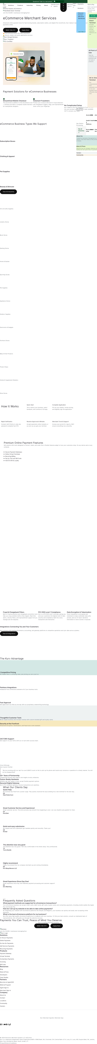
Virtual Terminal (5, 956)
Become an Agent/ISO (7, 982)
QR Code (3, 964)
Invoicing (3, 962)
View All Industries (8, 191)
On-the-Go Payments (6, 943)
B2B (91, 115)
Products (20, 5)
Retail (92, 129)
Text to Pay (90, 4)
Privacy (2, 1043)
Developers (3, 975)
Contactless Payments (7, 959)
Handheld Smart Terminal (92, 20)
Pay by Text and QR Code (13, 458)
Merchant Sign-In (5, 990)
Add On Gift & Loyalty (12, 460)
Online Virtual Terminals (12, 454)
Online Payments (5, 940)
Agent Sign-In (74, 5)
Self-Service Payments (7, 946)
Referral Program (5, 985)
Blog (1, 969)
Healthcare (93, 120)
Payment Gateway (5, 953)
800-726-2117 (60, 1)
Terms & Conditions (11, 1043)
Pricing (38, 5)
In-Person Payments (6, 938)
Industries (30, 5)
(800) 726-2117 (42, 926)
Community (79, 155)
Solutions (11, 5)
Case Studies (4, 977)
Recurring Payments (6, 949)
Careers (78, 153)
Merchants (57, 4)
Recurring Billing (10, 456)
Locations (3, 1000)
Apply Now (56, 926)
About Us (79, 136)
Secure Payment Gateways (13, 452)
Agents (56, 6)
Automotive (89, 115)
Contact (2, 998)
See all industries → (81, 130)
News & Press (80, 146)
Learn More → (82, 31)
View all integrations (9, 633)
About (46, 5)
